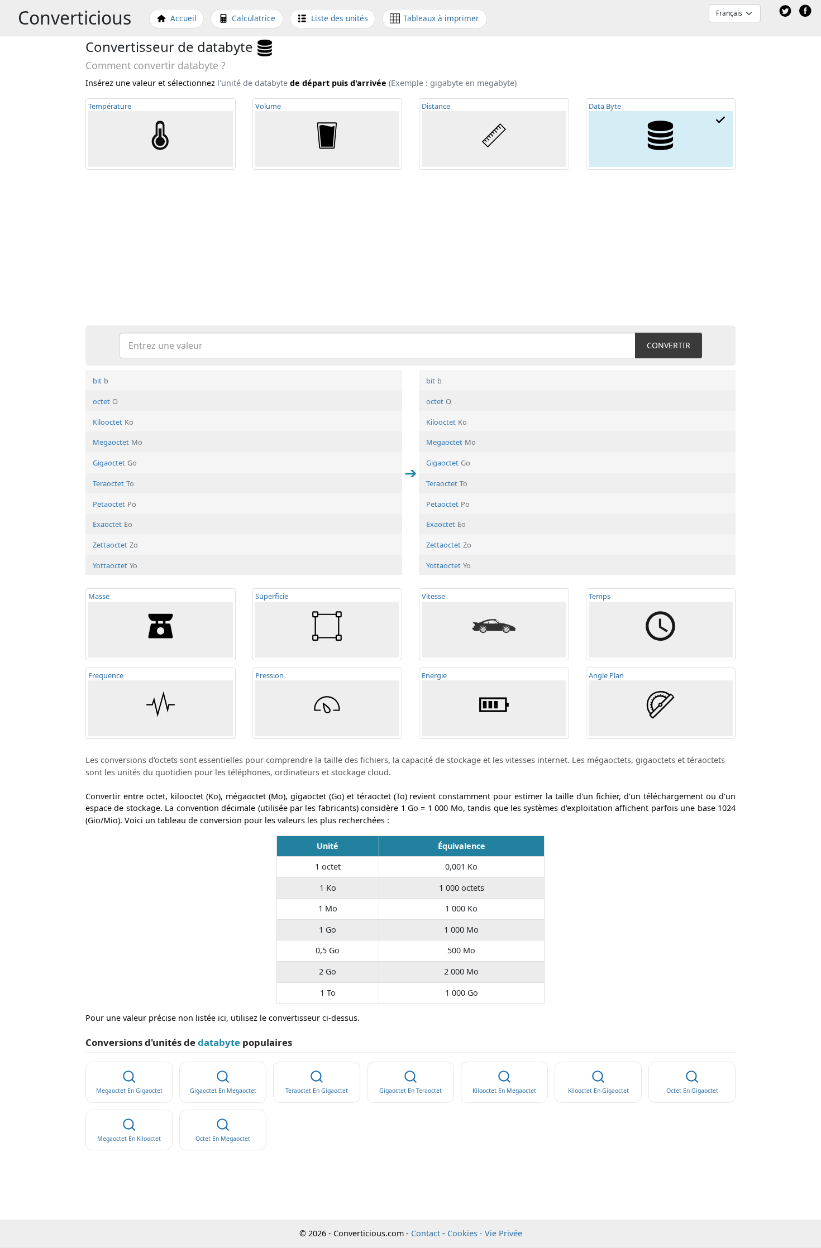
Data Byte (605, 106)
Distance (436, 106)
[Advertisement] (410, 246)
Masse (98, 596)
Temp (109, 106)
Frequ (105, 675)
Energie (434, 675)
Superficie (271, 596)
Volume (268, 106)
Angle (606, 675)
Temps (599, 596)
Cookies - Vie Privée (484, 1233)
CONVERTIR (668, 345)
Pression (269, 675)
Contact (425, 1233)
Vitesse (433, 596)
